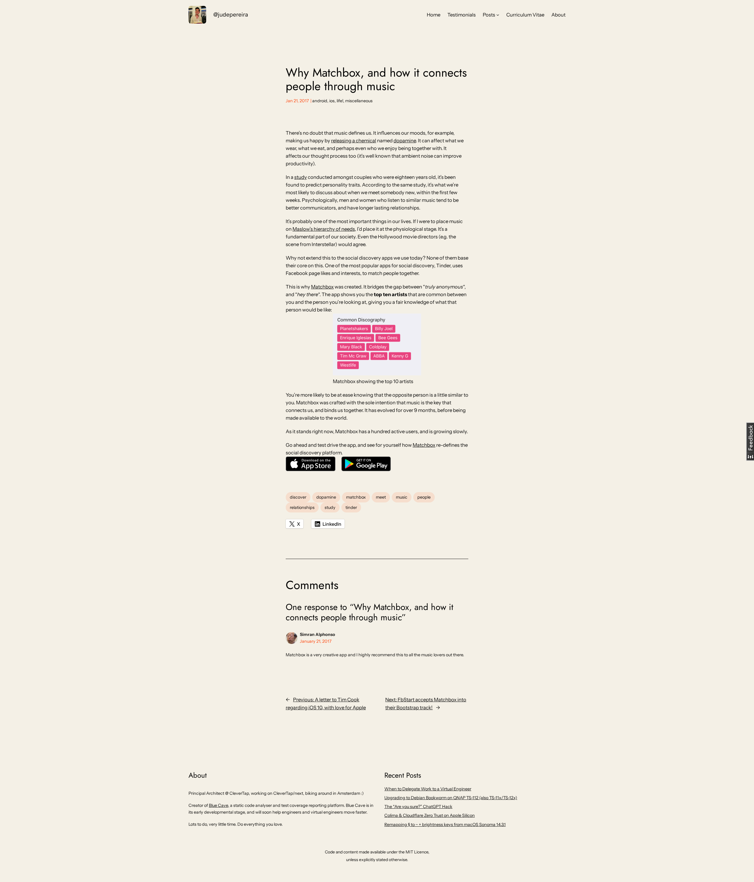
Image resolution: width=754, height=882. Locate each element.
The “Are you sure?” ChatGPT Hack (418, 806)
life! (340, 100)
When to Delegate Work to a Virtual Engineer (427, 789)
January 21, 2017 (316, 641)
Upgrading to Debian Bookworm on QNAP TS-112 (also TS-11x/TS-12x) (450, 797)
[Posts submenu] (497, 14)
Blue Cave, (219, 805)
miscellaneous (359, 100)
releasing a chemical (353, 141)
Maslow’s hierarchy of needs (323, 229)
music (401, 497)
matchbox (356, 497)
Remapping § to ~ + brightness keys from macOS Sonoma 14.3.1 (445, 824)
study (300, 177)
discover (298, 497)
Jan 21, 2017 (297, 100)
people (424, 497)
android (319, 100)
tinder (351, 507)
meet (381, 497)
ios (332, 100)
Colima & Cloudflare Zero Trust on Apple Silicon (429, 815)
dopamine (404, 141)
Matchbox (322, 287)
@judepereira (230, 14)
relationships (302, 507)
